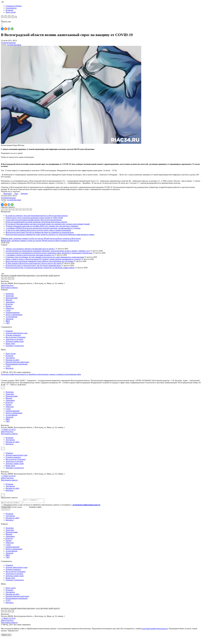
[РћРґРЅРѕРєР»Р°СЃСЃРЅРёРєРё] (5, 28)
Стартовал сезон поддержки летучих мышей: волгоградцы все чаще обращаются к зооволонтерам (45, 257)
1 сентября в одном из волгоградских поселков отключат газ (30, 255)
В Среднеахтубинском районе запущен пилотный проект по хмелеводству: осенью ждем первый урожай (48, 224)
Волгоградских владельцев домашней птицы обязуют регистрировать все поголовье (39, 261)
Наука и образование (14, 315)
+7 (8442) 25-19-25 (8, 429)
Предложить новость (9, 288)
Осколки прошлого (13, 335)
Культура (9, 304)
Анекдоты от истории (14, 339)
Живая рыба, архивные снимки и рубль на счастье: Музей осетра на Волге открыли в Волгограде (40, 241)
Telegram (24, 194)
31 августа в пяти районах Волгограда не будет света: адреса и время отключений (38, 230)
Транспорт (10, 296)
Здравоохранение (13, 312)
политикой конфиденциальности (154, 629)
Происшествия (11, 298)
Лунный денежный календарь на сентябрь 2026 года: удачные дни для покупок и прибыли (42, 226)
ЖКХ (8, 321)
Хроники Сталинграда (15, 346)
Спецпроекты (11, 8)
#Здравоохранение (8, 43)
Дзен (16, 194)
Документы (10, 358)
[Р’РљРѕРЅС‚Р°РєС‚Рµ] (2, 28)
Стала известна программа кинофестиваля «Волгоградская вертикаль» (34, 220)
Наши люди (10, 344)
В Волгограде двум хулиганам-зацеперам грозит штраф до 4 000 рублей (34, 218)
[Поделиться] (2, 26)
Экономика (10, 302)
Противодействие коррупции (17, 362)
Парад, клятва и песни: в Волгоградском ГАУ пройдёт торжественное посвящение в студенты (43, 259)
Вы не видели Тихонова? (16, 337)
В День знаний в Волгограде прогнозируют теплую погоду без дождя (33, 263)
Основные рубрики (13, 6)
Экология (9, 319)
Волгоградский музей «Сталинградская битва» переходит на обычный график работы (40, 268)
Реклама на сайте (12, 360)
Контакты (9, 368)
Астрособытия (11, 317)
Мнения (9, 300)
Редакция (9, 10)
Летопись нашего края (14, 341)
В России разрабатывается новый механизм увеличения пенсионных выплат (36, 222)
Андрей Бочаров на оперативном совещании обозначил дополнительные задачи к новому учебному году (48, 251)
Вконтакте (8, 194)
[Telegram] (8, 28)
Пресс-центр (11, 12)
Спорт (8, 310)
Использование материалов (17, 364)
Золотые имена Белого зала (16, 333)
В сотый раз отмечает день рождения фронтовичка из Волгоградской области (37, 216)
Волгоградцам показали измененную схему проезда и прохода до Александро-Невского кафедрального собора (50, 234)
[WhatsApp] (12, 28)
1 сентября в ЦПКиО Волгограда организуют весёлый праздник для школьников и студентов (43, 228)
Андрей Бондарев (14, 45)
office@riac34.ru (7, 285)
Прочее (8, 306)
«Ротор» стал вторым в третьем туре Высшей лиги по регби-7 (30, 249)
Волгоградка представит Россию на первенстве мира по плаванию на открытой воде (40, 232)
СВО (8, 323)
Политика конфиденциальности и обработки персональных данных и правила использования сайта (41, 374)
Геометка (9, 331)
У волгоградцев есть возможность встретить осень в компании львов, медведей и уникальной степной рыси (49, 253)
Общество (10, 308)
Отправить (5, 509)
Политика (10, 294)
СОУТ (8, 366)
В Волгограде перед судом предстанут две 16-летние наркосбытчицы (33, 265)
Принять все (6, 635)
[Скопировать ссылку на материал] (2, 24)
